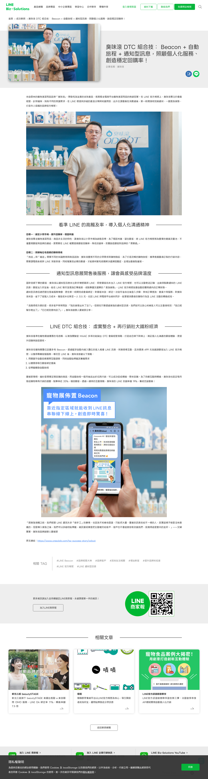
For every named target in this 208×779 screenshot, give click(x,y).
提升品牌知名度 (152, 560)
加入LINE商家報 (48, 607)
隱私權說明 (88, 772)
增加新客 (134, 560)
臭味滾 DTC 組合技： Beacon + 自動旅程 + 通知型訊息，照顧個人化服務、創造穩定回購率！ (76, 18)
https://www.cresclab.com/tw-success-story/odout (66, 541)
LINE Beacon (65, 560)
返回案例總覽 (104, 727)
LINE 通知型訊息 (87, 566)
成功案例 (20, 18)
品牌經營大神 (85, 560)
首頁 (10, 18)
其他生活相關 (118, 560)
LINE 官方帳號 (66, 566)
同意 (190, 767)
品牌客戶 (101, 560)
